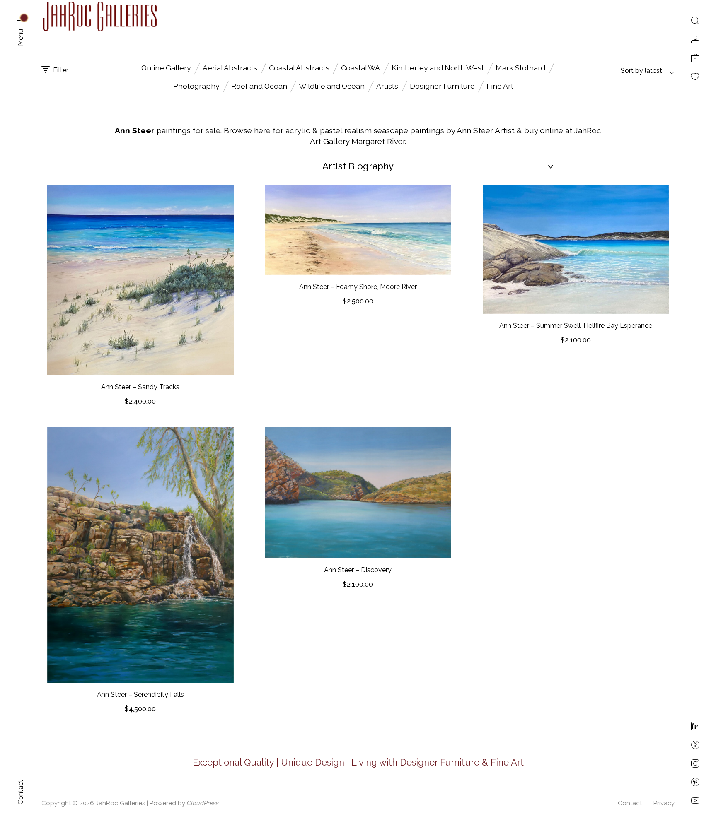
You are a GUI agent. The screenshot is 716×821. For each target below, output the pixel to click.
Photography (196, 86)
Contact (630, 803)
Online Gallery (166, 67)
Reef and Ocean (259, 86)
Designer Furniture (442, 86)
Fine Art (499, 86)
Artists (387, 86)
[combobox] (623, 71)
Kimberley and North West (438, 67)
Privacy (664, 803)
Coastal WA (360, 67)
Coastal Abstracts (299, 67)
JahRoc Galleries (120, 803)
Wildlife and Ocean (332, 86)
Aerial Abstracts (230, 67)
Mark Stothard (520, 67)
